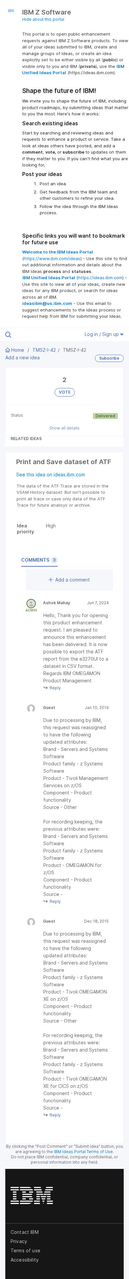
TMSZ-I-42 (44, 350)
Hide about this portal (43, 19)
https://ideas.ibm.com (100, 277)
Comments (38, 560)
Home (17, 350)
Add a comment (72, 579)
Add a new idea (22, 357)
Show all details (64, 428)
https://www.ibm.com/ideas (52, 258)
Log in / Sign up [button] (102, 334)
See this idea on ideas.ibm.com (50, 474)
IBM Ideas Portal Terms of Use (83, 1151)
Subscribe (109, 358)
